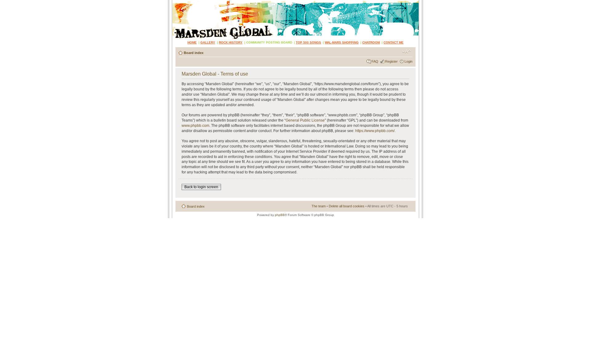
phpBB (280, 215)
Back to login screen (201, 187)
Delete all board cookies (346, 206)
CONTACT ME (394, 42)
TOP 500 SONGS (308, 42)
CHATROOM (371, 42)
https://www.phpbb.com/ (375, 131)
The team (319, 206)
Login (408, 61)
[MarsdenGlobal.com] (177, 2)
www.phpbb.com (195, 125)
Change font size (406, 51)
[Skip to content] (295, 19)
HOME (192, 42)
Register (391, 61)
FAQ (375, 61)
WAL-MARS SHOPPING (342, 42)
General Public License (305, 120)
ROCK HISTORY (231, 42)
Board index (193, 53)
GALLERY (207, 42)
